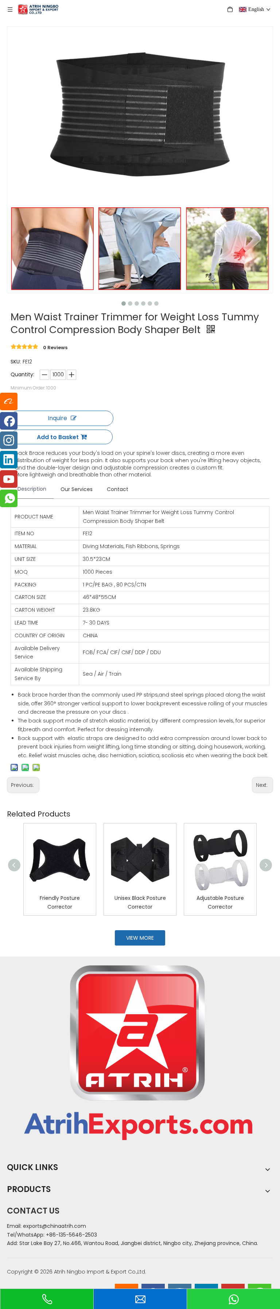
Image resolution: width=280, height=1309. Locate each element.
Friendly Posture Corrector (60, 902)
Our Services (77, 489)
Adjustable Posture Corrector (220, 902)
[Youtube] (9, 479)
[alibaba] (9, 401)
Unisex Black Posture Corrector (140, 902)
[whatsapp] (9, 498)
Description (32, 489)
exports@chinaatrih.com (54, 1226)
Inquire (57, 418)
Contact (117, 489)
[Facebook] (9, 421)
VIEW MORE (140, 938)
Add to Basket (58, 437)
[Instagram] (9, 440)
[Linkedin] (9, 459)
